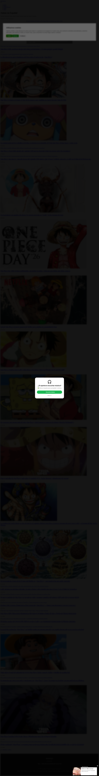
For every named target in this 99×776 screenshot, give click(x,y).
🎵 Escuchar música (49, 392)
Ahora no (49, 395)
